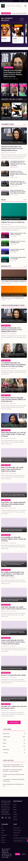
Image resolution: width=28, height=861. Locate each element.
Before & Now (14, 733)
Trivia (2, 832)
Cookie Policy (16, 832)
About (20, 1)
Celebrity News (14, 736)
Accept (17, 854)
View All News (14, 722)
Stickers (3, 837)
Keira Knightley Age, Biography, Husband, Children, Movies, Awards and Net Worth (13, 539)
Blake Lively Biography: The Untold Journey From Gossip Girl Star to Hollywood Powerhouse (18, 192)
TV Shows (14, 752)
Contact (25, 1)
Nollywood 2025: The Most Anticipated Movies (12, 298)
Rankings (15, 814)
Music (14, 746)
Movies (14, 743)
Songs (14, 812)
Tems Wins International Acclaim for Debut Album (18, 258)
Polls (2, 828)
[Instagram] (9, 817)
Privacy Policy (16, 828)
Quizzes (3, 830)
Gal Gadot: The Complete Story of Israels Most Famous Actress (14, 707)
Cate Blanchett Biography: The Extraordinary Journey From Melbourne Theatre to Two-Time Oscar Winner (18, 163)
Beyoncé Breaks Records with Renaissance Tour (17, 250)
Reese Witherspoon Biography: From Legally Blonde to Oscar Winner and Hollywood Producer (12, 574)
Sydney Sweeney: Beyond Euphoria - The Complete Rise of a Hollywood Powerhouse (13, 765)
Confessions (4, 835)
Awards (15, 816)
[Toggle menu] (25, 5)
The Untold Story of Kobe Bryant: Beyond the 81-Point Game (13, 780)
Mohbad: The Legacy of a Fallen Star (13, 222)
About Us (3, 840)
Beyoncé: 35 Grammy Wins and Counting (13, 675)
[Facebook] (2, 817)
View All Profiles (22, 19)
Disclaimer (15, 835)
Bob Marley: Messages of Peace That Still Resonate (17, 241)
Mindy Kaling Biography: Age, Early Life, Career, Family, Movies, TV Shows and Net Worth (18, 183)
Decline (23, 854)
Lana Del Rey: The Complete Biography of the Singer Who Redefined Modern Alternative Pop (13, 504)
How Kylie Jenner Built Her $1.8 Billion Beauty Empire (13, 775)
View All (25, 99)
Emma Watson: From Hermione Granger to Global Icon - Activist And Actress (13, 770)
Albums (15, 809)
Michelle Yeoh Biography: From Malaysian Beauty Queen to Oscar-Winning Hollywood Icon (12, 148)
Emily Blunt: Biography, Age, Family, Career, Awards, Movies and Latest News (13, 608)
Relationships (14, 749)
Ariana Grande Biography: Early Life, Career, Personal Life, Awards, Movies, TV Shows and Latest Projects (13, 642)
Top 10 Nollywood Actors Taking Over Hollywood (13, 281)
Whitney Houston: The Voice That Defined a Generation (18, 233)
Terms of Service (17, 830)
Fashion (14, 739)
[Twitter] (6, 817)
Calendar (15, 819)
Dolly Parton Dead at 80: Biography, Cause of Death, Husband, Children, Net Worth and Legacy (18, 173)
